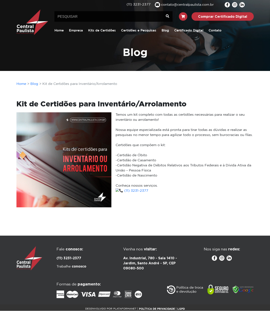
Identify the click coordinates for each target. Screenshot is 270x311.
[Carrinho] (183, 16)
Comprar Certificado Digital (222, 16)
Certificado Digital (188, 30)
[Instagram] (234, 4)
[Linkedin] (242, 4)
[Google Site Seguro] (243, 289)
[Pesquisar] (167, 16)
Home (59, 30)
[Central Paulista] (32, 22)
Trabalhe (71, 266)
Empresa (76, 30)
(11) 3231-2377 (135, 190)
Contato (215, 30)
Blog (165, 30)
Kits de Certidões (102, 30)
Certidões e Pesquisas (138, 30)
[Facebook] (227, 4)
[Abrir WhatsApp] (259, 300)
